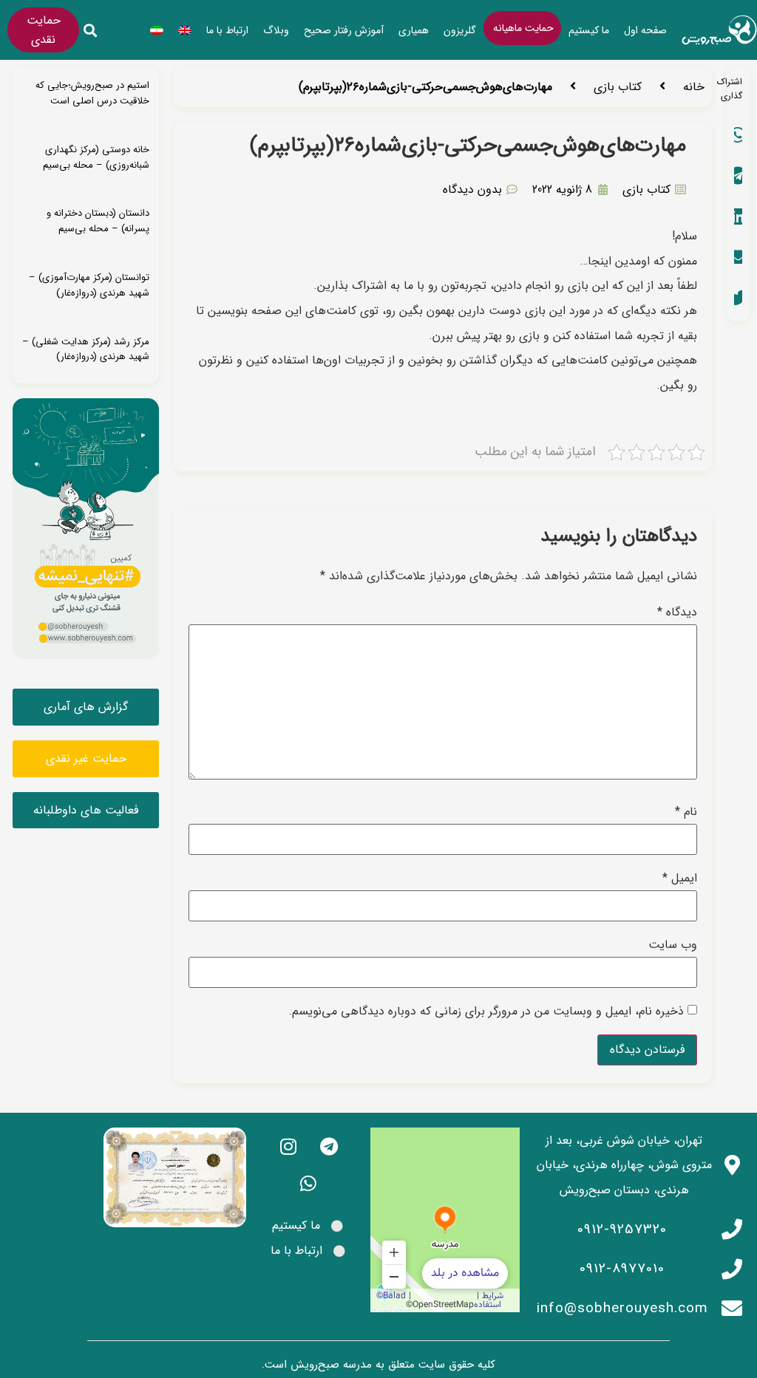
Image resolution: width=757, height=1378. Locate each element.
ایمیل (679, 878)
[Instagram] (288, 1146)
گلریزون (460, 30)
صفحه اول (645, 30)
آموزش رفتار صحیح (344, 30)
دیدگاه (677, 612)
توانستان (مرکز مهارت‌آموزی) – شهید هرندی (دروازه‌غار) (89, 285)
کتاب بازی (618, 87)
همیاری (413, 30)
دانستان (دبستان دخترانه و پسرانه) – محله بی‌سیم (98, 220)
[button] (90, 30)
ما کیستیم (588, 30)
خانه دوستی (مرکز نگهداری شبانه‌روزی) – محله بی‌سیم (96, 157)
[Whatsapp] (308, 1182)
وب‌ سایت (672, 945)
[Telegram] (328, 1146)
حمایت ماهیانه (523, 28)
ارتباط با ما (227, 30)
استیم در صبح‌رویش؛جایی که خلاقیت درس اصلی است (92, 93)
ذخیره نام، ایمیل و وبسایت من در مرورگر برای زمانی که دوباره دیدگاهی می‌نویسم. (486, 1011)
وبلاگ (276, 30)
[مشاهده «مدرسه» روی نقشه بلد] (445, 1220)
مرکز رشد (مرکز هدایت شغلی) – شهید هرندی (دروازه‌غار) (85, 349)
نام (686, 812)
